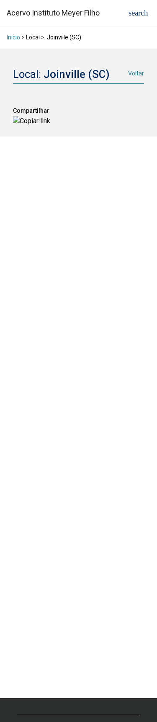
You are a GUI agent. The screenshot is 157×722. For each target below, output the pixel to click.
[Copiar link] (31, 121)
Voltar (136, 73)
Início (13, 37)
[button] (138, 13)
